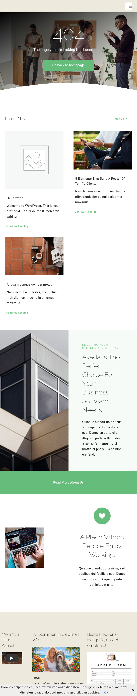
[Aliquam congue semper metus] (34, 256)
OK (106, 692)
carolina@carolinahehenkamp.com (57, 683)
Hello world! (15, 198)
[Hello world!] (34, 160)
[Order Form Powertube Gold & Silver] (111, 654)
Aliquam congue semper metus (29, 284)
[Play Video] (12, 658)
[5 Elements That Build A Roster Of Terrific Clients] (103, 150)
